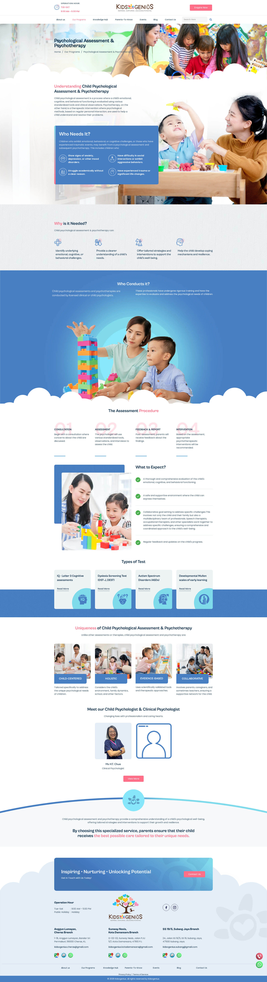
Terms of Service (140, 974)
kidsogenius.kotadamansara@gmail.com (128, 947)
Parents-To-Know (124, 19)
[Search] (211, 19)
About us (60, 19)
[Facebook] (166, 907)
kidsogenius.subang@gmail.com (180, 947)
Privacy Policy (125, 974)
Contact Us (170, 19)
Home (57, 51)
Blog (156, 19)
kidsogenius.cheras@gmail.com (71, 947)
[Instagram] (174, 907)
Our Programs (79, 19)
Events (143, 19)
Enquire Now (201, 7)
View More (133, 778)
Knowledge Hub (100, 19)
